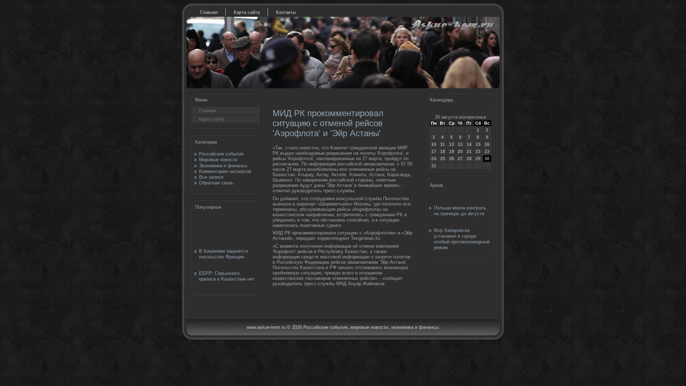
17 (433, 151)
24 (433, 158)
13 (460, 144)
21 (469, 151)
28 (469, 158)
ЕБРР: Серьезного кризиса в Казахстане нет (226, 276)
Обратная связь (216, 182)
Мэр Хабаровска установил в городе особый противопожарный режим (461, 239)
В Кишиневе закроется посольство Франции (223, 253)
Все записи (211, 177)
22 (478, 151)
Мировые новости (218, 159)
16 (486, 144)
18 (442, 151)
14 (469, 144)
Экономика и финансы (223, 165)
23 (486, 151)
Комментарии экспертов (225, 171)
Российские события (221, 154)
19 (451, 151)
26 (451, 158)
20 (460, 151)
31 (433, 165)
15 (478, 144)
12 (451, 144)
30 (486, 158)
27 (460, 158)
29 (478, 158)
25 (442, 158)
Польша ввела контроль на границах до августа (460, 210)
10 (433, 144)
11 (442, 144)
